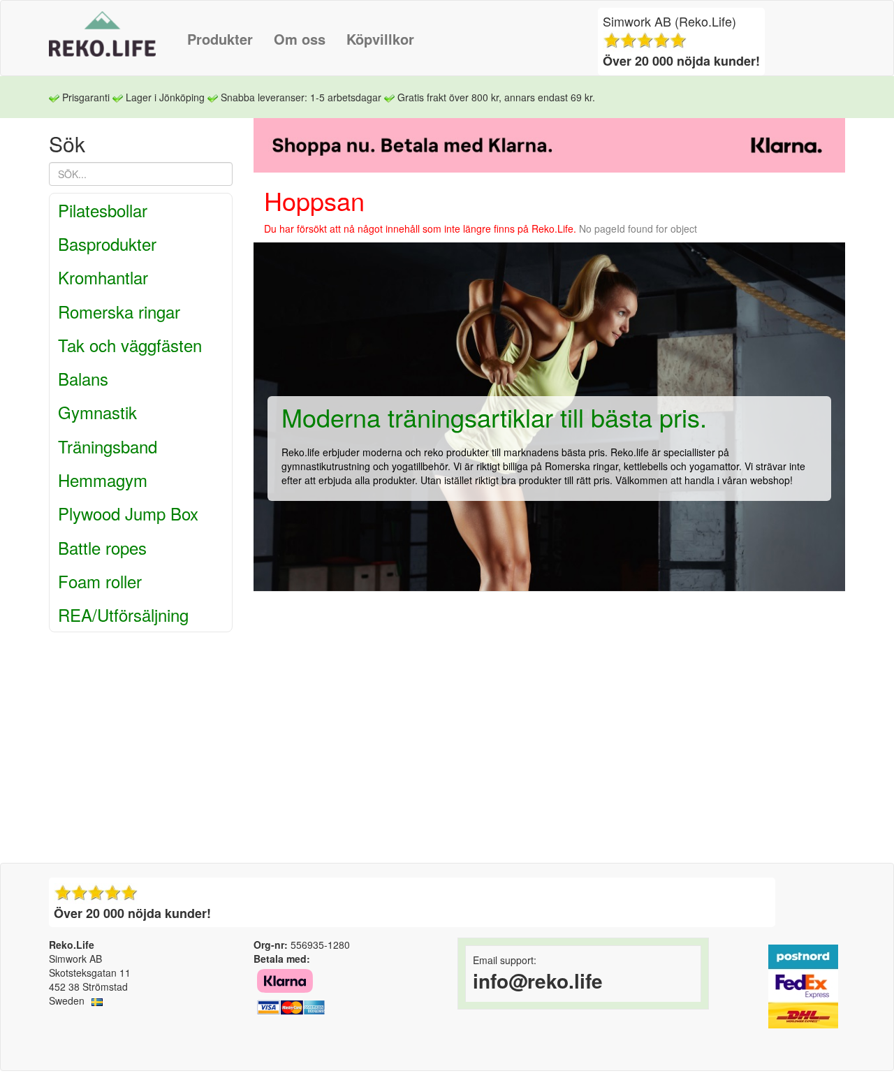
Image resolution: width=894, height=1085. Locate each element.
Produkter (220, 39)
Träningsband (107, 446)
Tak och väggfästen (130, 345)
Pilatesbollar (102, 210)
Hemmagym (102, 480)
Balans (83, 379)
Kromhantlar (103, 277)
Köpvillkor (380, 39)
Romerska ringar (119, 311)
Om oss (299, 39)
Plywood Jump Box (128, 513)
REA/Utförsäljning (123, 615)
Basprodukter (107, 244)
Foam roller (100, 581)
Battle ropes (102, 548)
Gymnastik (97, 412)
